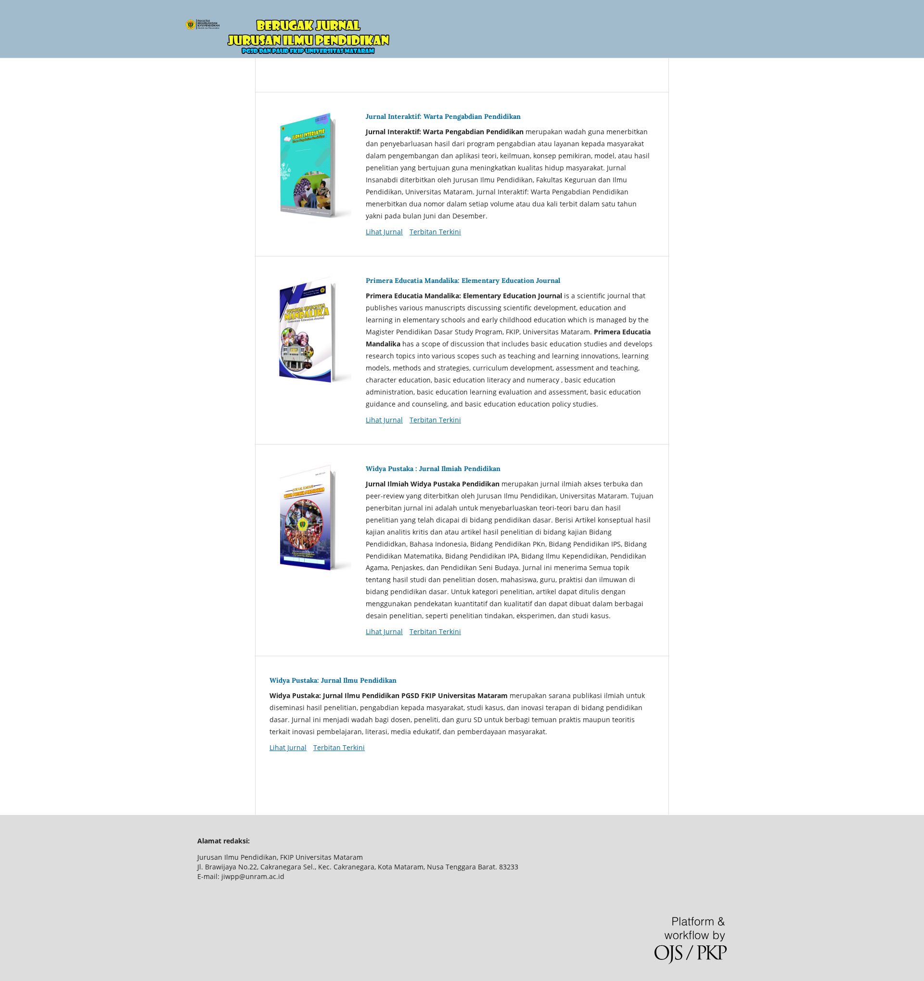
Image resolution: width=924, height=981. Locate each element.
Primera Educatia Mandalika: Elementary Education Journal (463, 280)
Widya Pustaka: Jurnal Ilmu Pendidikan (333, 680)
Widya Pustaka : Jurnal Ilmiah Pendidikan (433, 468)
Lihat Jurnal (384, 231)
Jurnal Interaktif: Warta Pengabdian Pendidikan (443, 116)
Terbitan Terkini (435, 231)
